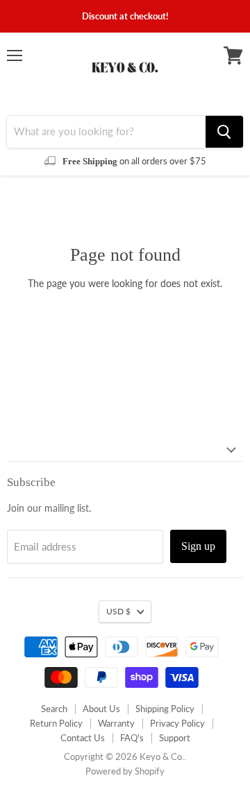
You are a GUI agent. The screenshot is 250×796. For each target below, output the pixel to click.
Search (54, 708)
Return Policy (56, 723)
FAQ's (132, 737)
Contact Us (82, 737)
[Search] (224, 132)
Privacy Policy (177, 723)
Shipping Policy (164, 708)
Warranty (116, 723)
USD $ (118, 611)
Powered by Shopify (125, 771)
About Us (101, 708)
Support (174, 737)
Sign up (198, 546)
